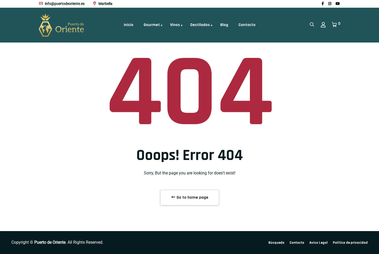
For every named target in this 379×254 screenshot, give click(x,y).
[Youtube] (337, 4)
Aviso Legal (318, 242)
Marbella (105, 4)
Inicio (128, 25)
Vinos (175, 25)
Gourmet (152, 25)
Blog (224, 25)
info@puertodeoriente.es (64, 4)
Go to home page (192, 197)
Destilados (200, 25)
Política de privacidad (350, 242)
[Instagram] (330, 4)
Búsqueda (276, 242)
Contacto (247, 25)
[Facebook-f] (322, 4)
